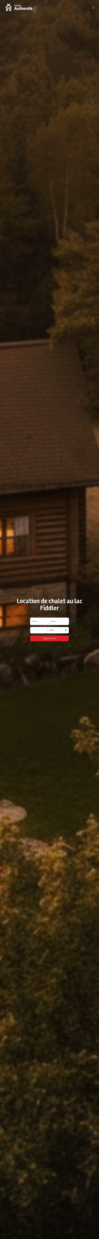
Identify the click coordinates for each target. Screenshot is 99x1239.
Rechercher (51, 638)
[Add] (65, 630)
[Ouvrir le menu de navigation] (93, 7)
